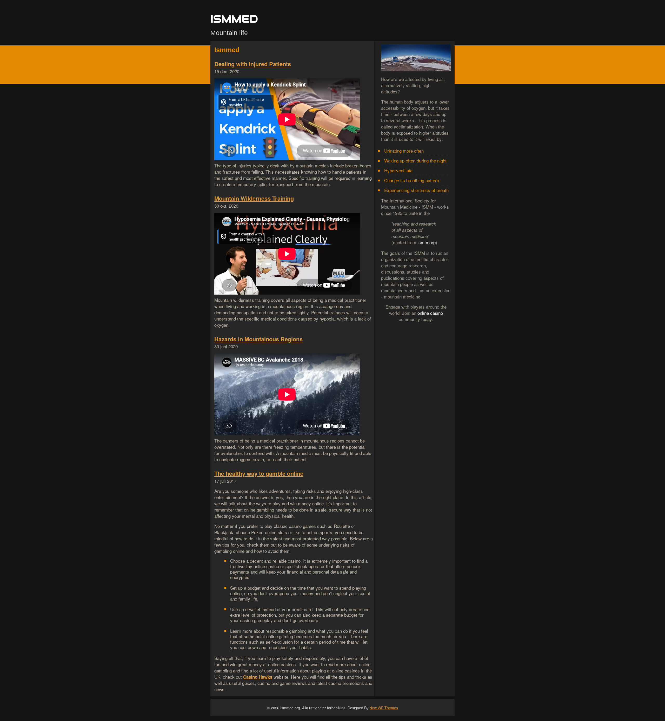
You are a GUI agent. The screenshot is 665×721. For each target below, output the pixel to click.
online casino (430, 313)
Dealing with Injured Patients (252, 64)
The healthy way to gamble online (258, 473)
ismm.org (426, 242)
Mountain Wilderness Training (254, 198)
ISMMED (234, 18)
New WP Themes (383, 707)
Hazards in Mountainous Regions (258, 339)
